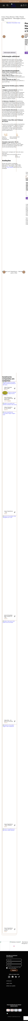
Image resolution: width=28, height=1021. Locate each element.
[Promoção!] (10, 394)
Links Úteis (9, 983)
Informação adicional (9, 52)
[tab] (9, 52)
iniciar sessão (9, 167)
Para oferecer (10, 17)
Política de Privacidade (12, 968)
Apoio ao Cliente (10, 985)
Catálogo (9, 981)
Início (3, 17)
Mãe (17, 17)
